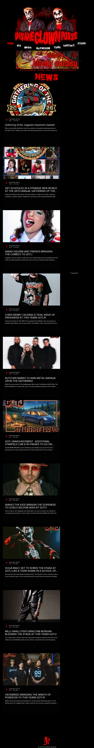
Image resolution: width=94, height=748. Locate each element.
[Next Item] (80, 61)
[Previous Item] (15, 61)
